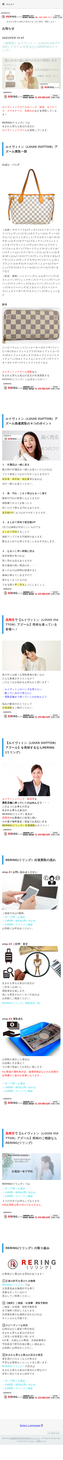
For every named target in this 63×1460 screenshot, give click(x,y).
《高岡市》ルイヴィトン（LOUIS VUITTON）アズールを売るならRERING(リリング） (31, 46)
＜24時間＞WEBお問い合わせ (19, 920)
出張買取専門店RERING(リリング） (25, 1438)
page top (54, 1433)
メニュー (10, 4)
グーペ (32, 1441)
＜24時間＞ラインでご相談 (17, 924)
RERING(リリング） (13, 1284)
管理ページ (41, 1441)
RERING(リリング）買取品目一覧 (21, 1003)
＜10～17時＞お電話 (13, 916)
